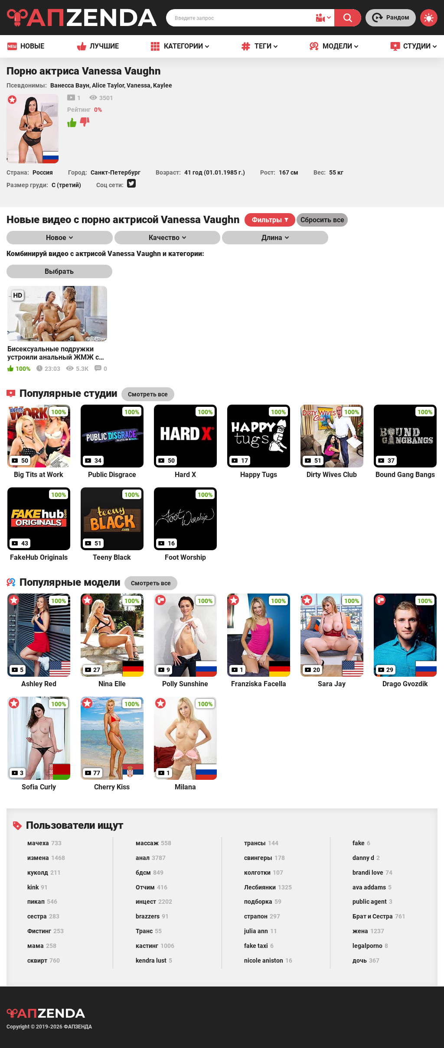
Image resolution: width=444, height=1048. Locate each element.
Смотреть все (151, 583)
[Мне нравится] (72, 122)
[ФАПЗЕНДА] (82, 19)
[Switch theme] (428, 17)
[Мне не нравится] (85, 122)
